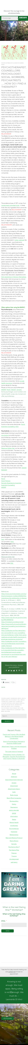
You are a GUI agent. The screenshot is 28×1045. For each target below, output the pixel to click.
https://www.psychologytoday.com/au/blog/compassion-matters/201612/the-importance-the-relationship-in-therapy (14, 596)
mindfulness (4, 700)
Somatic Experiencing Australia (11, 483)
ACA (16, 426)
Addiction (14, 777)
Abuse (14, 773)
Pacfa (8, 390)
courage (3, 703)
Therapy (14, 853)
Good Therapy (5, 481)
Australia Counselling (8, 426)
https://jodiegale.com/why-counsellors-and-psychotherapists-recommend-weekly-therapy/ (14, 644)
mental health (11, 706)
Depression (14, 698)
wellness (7, 711)
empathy (22, 703)
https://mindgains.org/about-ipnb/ (12, 622)
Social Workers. (19, 270)
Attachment (14, 786)
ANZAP (3, 390)
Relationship (13, 708)
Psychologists (9, 270)
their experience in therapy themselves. (13, 277)
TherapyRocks (10, 709)
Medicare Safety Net (7, 448)
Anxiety (9, 698)
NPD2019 (17, 706)
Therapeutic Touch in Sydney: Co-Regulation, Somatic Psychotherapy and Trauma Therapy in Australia (14, 756)
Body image (14, 795)
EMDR (14, 813)
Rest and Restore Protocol (14, 838)
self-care (20, 708)
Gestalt (13, 390)
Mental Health (22, 698)
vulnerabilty (17, 709)
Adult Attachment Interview (14, 780)
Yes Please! (7, 1018)
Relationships (14, 835)
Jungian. (19, 390)
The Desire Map (14, 850)
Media (14, 819)
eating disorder (14, 810)
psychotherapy (5, 708)
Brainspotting (14, 801)
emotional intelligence (13, 703)
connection (11, 701)
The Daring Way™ (14, 847)
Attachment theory (14, 789)
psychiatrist (5, 435)
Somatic (14, 844)
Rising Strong (14, 841)
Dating (14, 804)
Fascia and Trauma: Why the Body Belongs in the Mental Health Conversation (14, 736)
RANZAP (4, 470)
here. (12, 541)
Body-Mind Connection (14, 798)
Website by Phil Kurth (14, 1044)
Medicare (3, 706)
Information (14, 816)
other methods (19, 240)
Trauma (14, 856)
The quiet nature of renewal (14, 751)
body (14, 792)
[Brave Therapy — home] (14, 5)
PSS (11, 563)
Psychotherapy (13, 700)
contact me (11, 972)
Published (14, 832)
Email (4, 921)
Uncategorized (14, 859)
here (2, 539)
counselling (18, 701)
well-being (21, 700)
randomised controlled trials (10, 205)
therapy (3, 709)
